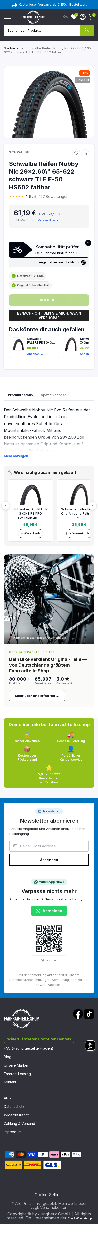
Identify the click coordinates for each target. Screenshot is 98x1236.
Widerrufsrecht (16, 1115)
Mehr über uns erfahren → (37, 696)
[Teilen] (85, 153)
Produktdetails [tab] (20, 395)
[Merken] (76, 153)
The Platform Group (80, 1218)
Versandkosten (49, 220)
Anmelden (52, 910)
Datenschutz (14, 1106)
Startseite (11, 48)
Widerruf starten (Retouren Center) (39, 1039)
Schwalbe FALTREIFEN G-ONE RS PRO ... (41, 340)
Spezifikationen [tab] (54, 395)
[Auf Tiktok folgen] (89, 1014)
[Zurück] (5, 505)
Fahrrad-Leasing (17, 1074)
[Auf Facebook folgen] (78, 1014)
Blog (7, 1057)
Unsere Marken (16, 1065)
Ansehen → (35, 354)
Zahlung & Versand (19, 1123)
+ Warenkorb (30, 533)
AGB (7, 1098)
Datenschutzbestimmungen (29, 980)
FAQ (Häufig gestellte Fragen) (28, 1048)
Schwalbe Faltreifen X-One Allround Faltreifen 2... (79, 513)
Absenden (49, 860)
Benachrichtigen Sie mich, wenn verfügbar (49, 315)
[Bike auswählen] (65, 17)
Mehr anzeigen (16, 456)
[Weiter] (92, 505)
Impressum (12, 1132)
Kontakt (10, 1082)
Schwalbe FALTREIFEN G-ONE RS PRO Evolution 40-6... (30, 513)
